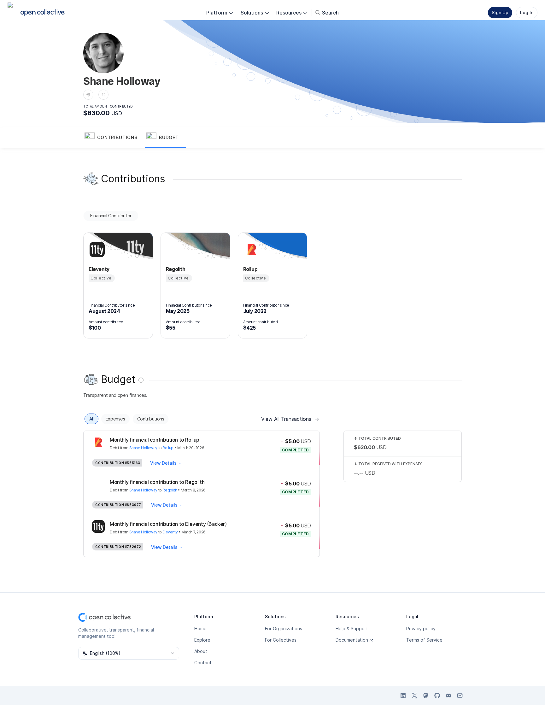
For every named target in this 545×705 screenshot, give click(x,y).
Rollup (167, 447)
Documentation (352, 640)
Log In (526, 12)
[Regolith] (173, 249)
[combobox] (128, 653)
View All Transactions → (290, 419)
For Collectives (280, 640)
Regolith (169, 490)
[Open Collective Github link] (437, 695)
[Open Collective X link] (414, 695)
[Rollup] (250, 249)
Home (200, 628)
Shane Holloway (143, 447)
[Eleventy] (96, 249)
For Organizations (283, 628)
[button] (114, 138)
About (200, 651)
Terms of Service (424, 640)
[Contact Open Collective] (459, 695)
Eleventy (170, 532)
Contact (203, 662)
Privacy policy (421, 628)
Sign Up (500, 12)
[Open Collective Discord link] (448, 695)
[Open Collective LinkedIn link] (403, 695)
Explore (202, 640)
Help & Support (352, 628)
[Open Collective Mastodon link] (425, 695)
